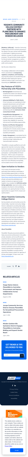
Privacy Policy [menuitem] (14, 389)
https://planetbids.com (7, 256)
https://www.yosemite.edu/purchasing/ (11, 177)
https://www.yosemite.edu (8, 225)
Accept (17, 450)
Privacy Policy (8, 446)
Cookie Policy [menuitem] (14, 392)
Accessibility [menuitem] (14, 398)
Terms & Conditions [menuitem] (14, 395)
